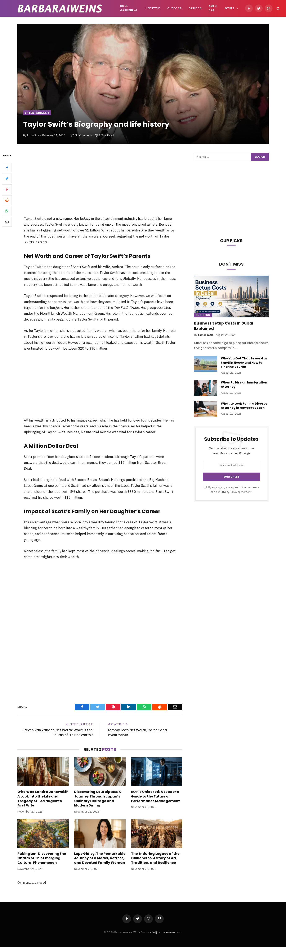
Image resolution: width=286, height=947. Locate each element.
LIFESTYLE (152, 8)
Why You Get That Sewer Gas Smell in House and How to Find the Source (244, 362)
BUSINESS (203, 315)
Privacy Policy (229, 491)
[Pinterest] (7, 189)
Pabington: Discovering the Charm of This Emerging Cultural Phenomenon (41, 858)
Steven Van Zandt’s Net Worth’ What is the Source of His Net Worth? (58, 732)
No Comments (84, 135)
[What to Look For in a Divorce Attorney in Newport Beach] (205, 409)
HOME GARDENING (129, 8)
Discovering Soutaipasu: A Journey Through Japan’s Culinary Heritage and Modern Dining (97, 799)
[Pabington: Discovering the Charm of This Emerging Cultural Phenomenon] (43, 833)
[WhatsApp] (7, 211)
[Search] (278, 8)
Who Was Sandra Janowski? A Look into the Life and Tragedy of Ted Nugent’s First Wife (42, 799)
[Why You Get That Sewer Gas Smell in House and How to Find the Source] (205, 364)
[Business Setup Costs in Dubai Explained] (231, 296)
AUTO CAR (213, 8)
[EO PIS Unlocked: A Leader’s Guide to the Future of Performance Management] (156, 771)
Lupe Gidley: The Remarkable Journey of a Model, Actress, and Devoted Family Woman (99, 858)
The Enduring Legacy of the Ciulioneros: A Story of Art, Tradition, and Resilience (155, 858)
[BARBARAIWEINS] (59, 8)
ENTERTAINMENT (37, 113)
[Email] (7, 222)
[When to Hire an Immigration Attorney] (205, 388)
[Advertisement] (100, 184)
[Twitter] (7, 178)
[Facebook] (7, 167)
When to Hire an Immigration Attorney (244, 384)
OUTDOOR (174, 8)
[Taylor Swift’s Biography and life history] (143, 84)
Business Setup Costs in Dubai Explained (223, 326)
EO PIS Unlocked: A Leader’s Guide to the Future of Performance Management (155, 796)
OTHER (230, 8)
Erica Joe (33, 135)
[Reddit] (7, 200)
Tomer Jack (205, 335)
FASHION (195, 8)
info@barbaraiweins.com (165, 932)
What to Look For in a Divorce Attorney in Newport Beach (244, 405)
